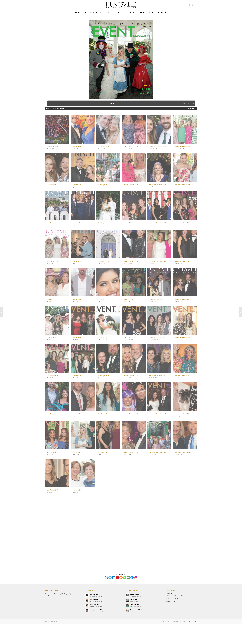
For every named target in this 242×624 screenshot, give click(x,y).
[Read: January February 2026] (87, 610)
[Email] (128, 577)
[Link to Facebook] (189, 5)
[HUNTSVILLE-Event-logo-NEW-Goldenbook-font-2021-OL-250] (121, 7)
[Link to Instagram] (192, 5)
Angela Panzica (134, 594)
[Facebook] (106, 577)
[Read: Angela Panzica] (127, 595)
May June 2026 (94, 599)
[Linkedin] (113, 577)
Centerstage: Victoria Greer (138, 610)
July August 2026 (94, 594)
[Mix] (121, 577)
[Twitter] (110, 577)
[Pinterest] (117, 577)
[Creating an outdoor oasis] (240, 312)
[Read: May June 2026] (87, 600)
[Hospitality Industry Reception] (1, 312)
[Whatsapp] (124, 577)
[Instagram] (135, 577)
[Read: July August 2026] (87, 595)
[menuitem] (78, 12)
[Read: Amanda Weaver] (127, 605)
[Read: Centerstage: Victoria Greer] (127, 610)
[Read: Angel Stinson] (127, 600)
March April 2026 (95, 604)
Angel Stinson (134, 599)
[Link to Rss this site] (195, 5)
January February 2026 (96, 610)
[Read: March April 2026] (87, 605)
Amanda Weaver (134, 604)
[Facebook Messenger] (132, 577)
